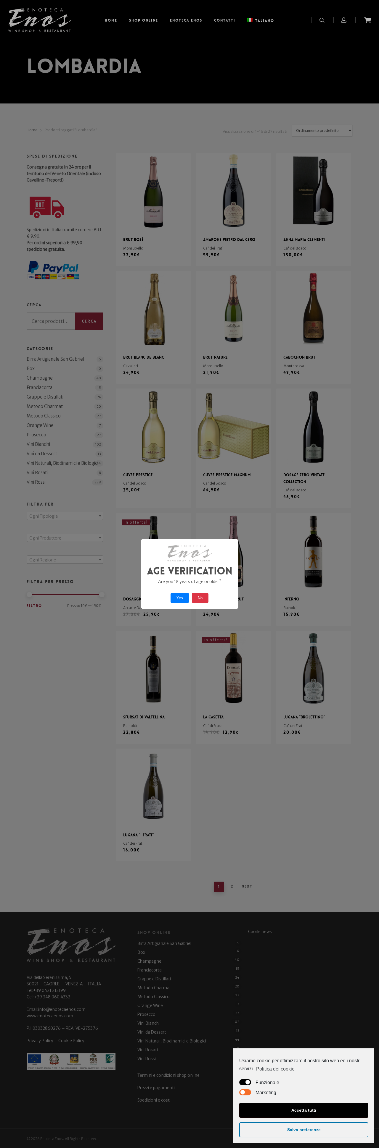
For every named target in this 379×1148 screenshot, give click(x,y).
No (200, 598)
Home (111, 20)
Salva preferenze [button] (304, 1129)
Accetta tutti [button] (303, 1110)
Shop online (143, 20)
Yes (179, 598)
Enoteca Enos (186, 20)
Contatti (224, 20)
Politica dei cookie (275, 1068)
